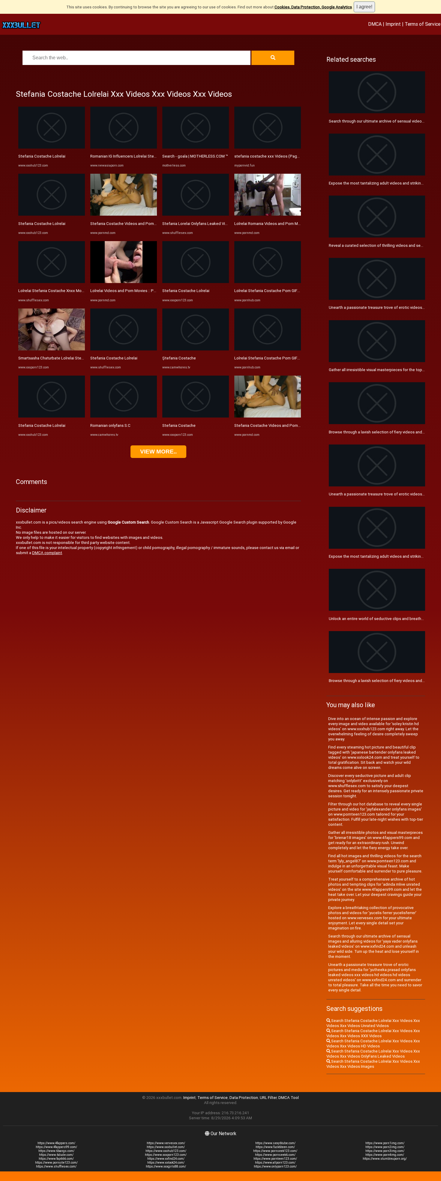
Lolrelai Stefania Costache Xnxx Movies (53, 290)
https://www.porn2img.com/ (384, 1147)
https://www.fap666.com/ (56, 1159)
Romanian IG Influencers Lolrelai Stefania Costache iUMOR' (142, 156)
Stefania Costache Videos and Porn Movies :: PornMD (138, 223)
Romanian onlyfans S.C (110, 425)
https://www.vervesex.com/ (166, 1143)
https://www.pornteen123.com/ (275, 1159)
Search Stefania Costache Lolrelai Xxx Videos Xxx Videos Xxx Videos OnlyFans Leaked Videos (373, 1054)
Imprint (393, 24)
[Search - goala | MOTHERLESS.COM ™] (195, 147)
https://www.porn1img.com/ (384, 1143)
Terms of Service (422, 24)
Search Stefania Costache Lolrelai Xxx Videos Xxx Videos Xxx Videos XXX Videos (373, 1033)
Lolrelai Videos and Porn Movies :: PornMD (127, 290)
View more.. (158, 451)
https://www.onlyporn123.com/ (275, 1166)
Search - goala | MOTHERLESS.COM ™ (195, 156)
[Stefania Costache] (195, 416)
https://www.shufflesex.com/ (56, 1166)
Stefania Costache (179, 425)
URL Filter (268, 1097)
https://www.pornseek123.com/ (275, 1151)
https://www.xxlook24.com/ (165, 1163)
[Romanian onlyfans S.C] (123, 416)
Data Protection (244, 1097)
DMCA (375, 24)
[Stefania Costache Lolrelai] (51, 147)
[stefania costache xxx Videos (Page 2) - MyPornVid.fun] (267, 147)
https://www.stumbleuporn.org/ (385, 1159)
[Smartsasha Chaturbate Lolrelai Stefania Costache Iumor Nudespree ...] (51, 349)
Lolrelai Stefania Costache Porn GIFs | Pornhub (275, 290)
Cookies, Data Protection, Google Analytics (313, 7)
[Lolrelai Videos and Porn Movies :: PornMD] (123, 281)
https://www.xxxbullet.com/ (166, 1147)
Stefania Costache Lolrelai (41, 156)
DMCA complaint (47, 552)
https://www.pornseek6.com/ (275, 1155)
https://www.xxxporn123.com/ (166, 1155)
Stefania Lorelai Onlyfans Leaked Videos (198, 223)
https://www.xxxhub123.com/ (166, 1151)
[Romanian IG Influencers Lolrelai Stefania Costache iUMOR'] (123, 147)
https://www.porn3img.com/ (384, 1151)
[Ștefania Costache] (195, 349)
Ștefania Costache (179, 358)
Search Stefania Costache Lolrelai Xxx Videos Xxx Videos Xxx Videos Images (373, 1064)
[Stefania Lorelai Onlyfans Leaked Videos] (195, 214)
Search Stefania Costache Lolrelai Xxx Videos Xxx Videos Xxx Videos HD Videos (373, 1043)
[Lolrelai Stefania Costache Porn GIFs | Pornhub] (267, 281)
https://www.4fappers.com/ (56, 1143)
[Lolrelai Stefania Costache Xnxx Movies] (51, 281)
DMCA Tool (288, 1097)
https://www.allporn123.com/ (275, 1163)
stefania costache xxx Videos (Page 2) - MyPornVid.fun (283, 156)
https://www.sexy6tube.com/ (275, 1143)
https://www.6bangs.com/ (56, 1151)
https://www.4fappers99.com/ (56, 1147)
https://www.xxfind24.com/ (165, 1159)
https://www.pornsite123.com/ (56, 1163)
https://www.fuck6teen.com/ (275, 1147)
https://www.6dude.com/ (56, 1155)
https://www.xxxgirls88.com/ (166, 1166)
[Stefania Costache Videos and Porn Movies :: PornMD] (123, 214)
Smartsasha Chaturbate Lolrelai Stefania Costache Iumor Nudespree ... (81, 358)
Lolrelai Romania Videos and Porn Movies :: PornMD (280, 223)
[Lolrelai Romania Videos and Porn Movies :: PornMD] (267, 214)
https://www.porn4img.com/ (384, 1155)
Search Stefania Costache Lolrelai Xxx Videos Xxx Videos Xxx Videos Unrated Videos (373, 1023)
